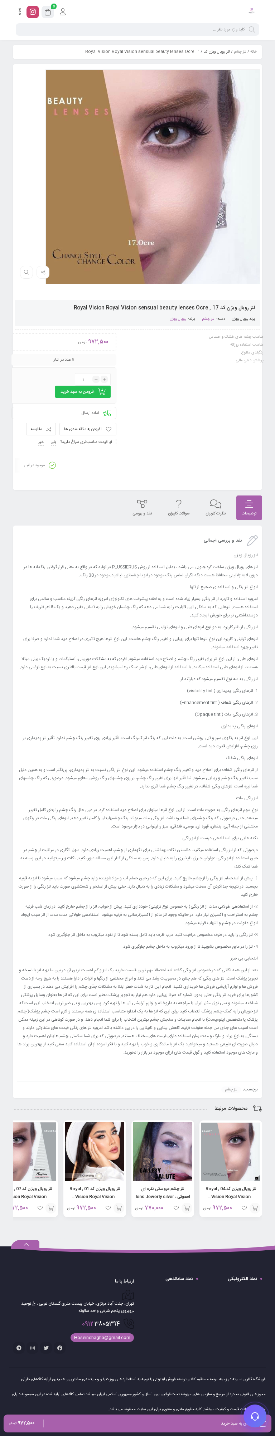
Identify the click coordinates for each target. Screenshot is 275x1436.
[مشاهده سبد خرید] (48, 13)
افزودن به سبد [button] (255, 1208)
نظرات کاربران (216, 514)
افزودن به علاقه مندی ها (83, 429)
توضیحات (249, 514)
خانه (253, 52)
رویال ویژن (240, 319)
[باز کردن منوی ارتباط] (254, 1416)
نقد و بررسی (142, 514)
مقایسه (36, 429)
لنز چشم (240, 52)
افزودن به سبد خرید (78, 391)
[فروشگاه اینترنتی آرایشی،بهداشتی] (251, 12)
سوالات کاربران (178, 514)
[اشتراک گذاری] (43, 272)
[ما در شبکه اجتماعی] (32, 12)
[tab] (249, 507)
